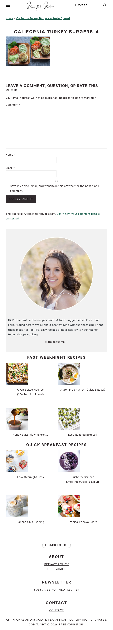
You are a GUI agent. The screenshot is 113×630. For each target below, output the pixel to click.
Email (10, 167)
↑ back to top (56, 545)
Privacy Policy (56, 564)
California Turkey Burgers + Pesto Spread (43, 18)
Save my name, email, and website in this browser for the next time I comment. (54, 188)
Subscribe (42, 590)
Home (9, 18)
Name (10, 154)
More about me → (56, 341)
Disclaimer (56, 569)
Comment (13, 104)
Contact (56, 610)
